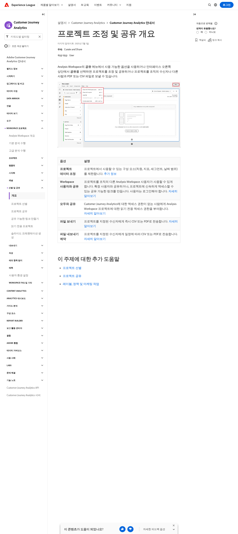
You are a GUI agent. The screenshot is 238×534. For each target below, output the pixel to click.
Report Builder (15, 320)
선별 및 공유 (14, 187)
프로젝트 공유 (72, 276)
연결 (9, 106)
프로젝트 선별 (72, 268)
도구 (9, 120)
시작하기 (11, 76)
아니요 (212, 32)
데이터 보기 (12, 113)
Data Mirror (13, 98)
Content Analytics (16, 291)
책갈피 (202, 40)
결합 (9, 335)
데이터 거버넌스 (14, 350)
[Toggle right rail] (194, 14)
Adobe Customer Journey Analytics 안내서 (21, 59)
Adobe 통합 (12, 343)
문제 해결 (11, 373)
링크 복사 (217, 40)
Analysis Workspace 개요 (22, 135)
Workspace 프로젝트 (17, 128)
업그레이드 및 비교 (15, 83)
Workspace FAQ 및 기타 (20, 282)
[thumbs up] (122, 529)
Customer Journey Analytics (88, 23)
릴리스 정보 (12, 68)
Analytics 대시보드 (16, 298)
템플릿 (12, 165)
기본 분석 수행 (17, 143)
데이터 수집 (12, 91)
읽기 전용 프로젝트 (22, 226)
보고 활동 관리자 (14, 328)
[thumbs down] (130, 529)
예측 (11, 268)
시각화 (12, 173)
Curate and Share (73, 49)
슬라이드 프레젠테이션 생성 (26, 235)
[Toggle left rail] (43, 14)
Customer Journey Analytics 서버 (24, 395)
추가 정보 (110, 174)
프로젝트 (13, 158)
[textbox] (23, 36)
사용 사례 (11, 358)
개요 (14, 195)
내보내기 (13, 245)
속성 (11, 253)
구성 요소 (11, 313)
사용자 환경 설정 (18, 275)
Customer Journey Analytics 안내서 (132, 23)
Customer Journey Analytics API (23, 387)
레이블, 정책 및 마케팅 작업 (81, 284)
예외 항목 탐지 (15, 260)
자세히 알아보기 (95, 213)
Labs (9, 365)
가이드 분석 (12, 306)
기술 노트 (11, 380)
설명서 (62, 23)
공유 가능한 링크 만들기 (25, 218)
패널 (11, 180)
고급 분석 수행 (17, 150)
